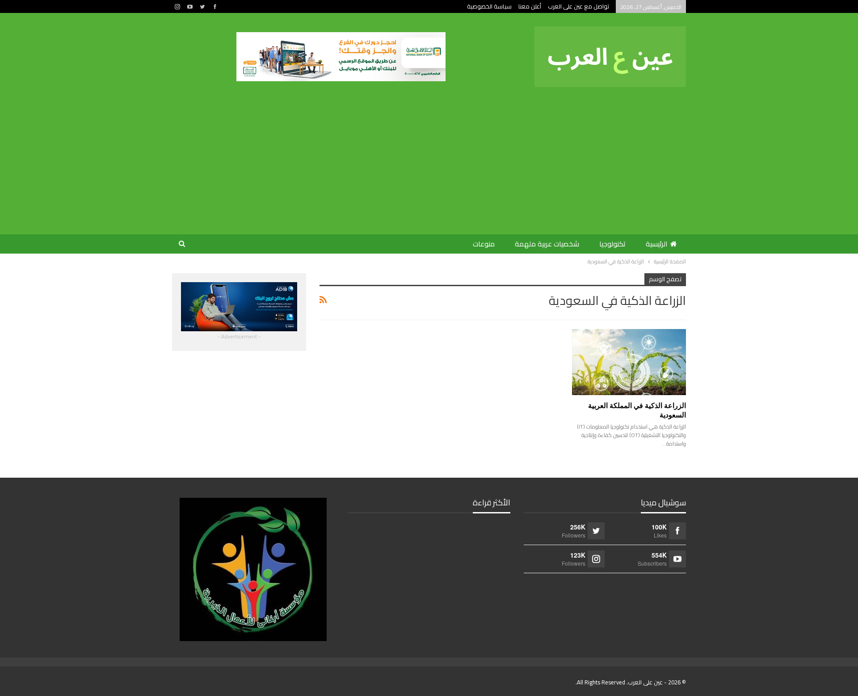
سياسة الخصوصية (489, 6)
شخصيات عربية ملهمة (547, 243)
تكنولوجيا (612, 243)
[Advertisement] (429, 154)
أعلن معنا (529, 6)
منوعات (484, 243)
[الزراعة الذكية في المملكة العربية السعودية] (629, 362)
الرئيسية (657, 243)
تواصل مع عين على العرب (578, 6)
